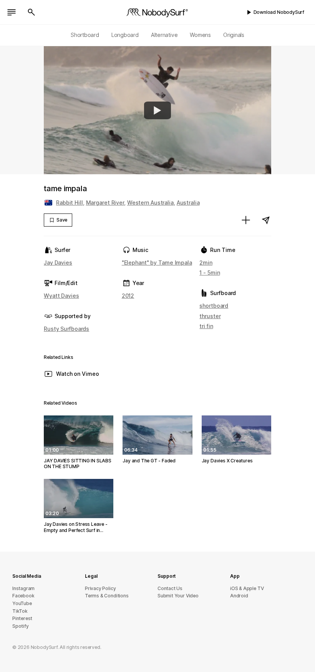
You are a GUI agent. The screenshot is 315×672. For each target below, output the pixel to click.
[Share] (265, 220)
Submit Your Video (178, 596)
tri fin (206, 326)
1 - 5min (209, 272)
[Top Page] (157, 12)
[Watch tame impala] (157, 110)
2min (205, 262)
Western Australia (150, 202)
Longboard (125, 35)
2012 (128, 295)
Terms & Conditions (107, 596)
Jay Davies (58, 262)
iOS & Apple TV (247, 588)
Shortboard (85, 35)
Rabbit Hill (69, 202)
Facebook (23, 596)
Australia (188, 202)
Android (239, 596)
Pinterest (22, 618)
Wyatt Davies (61, 295)
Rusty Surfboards (66, 328)
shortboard (213, 305)
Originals (233, 35)
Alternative (164, 35)
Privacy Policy (100, 588)
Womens (200, 35)
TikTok (20, 611)
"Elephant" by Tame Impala (157, 262)
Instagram (23, 588)
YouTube (22, 603)
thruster (209, 316)
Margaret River (105, 202)
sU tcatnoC (170, 588)
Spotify (20, 626)
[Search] (31, 12)
